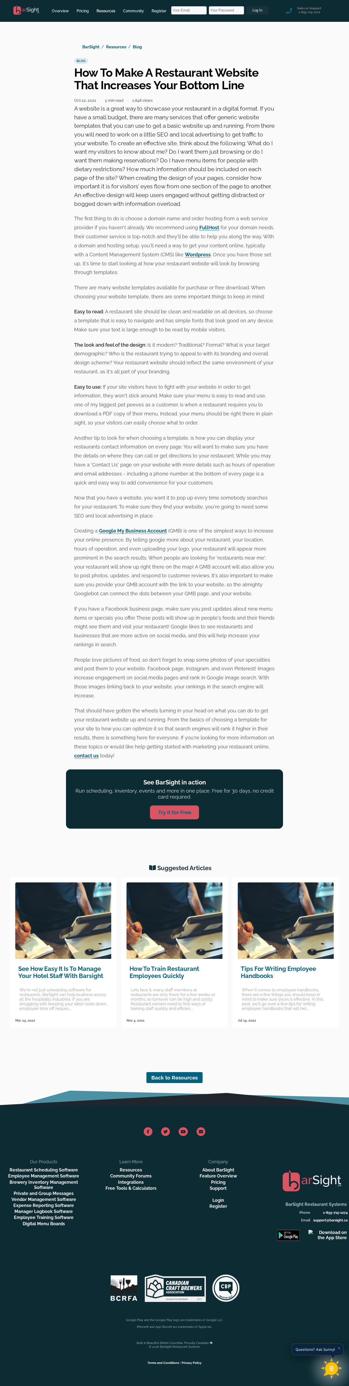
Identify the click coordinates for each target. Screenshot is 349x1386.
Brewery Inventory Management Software (44, 1185)
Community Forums (131, 1176)
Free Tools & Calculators (131, 1188)
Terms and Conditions (163, 1363)
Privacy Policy (191, 1363)
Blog (137, 46)
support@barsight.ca (330, 1220)
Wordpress (198, 254)
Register (159, 11)
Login (218, 1200)
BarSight (91, 46)
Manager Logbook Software (43, 1211)
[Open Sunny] (331, 1368)
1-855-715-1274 (335, 1212)
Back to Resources (174, 1078)
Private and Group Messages (44, 1193)
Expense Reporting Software (43, 1205)
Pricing (83, 11)
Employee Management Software (43, 1176)
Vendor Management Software (43, 1199)
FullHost (209, 227)
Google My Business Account (133, 531)
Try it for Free (174, 812)
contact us (86, 756)
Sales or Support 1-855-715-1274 (309, 10)
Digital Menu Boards (44, 1223)
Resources (106, 11)
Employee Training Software (44, 1217)
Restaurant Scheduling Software (44, 1170)
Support (218, 1188)
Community (133, 11)
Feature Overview (218, 1176)
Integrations (131, 1182)
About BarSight (218, 1170)
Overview (60, 11)
